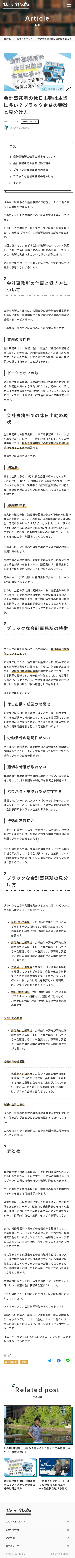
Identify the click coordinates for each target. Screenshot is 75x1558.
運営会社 (10, 1537)
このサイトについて (16, 1521)
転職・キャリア (25, 38)
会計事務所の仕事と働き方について (34, 156)
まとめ (17, 183)
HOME (7, 38)
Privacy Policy (60, 1554)
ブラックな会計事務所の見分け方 (33, 176)
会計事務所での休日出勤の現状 (32, 163)
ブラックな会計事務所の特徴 (30, 169)
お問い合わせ (12, 1529)
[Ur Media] (16, 5)
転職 (24, 1362)
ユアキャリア (12, 1546)
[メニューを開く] (69, 5)
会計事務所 (11, 1362)
